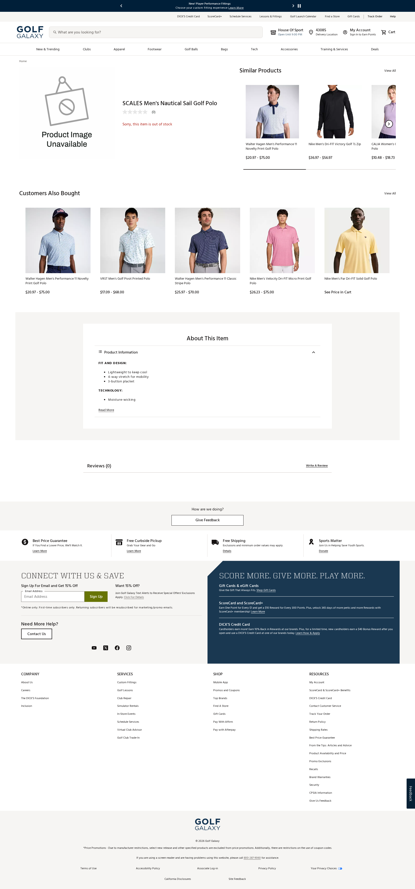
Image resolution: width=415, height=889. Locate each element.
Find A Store (220, 706)
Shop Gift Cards (266, 590)
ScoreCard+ (215, 17)
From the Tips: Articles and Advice (330, 746)
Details (227, 551)
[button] (389, 124)
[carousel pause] (299, 5)
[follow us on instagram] (129, 648)
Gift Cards (354, 17)
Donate (323, 551)
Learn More (40, 551)
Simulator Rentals (128, 706)
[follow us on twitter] (106, 648)
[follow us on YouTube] (94, 648)
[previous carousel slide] (121, 5)
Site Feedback (237, 879)
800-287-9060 (252, 858)
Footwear (155, 49)
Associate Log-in (207, 869)
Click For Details (134, 597)
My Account (316, 683)
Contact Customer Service (325, 706)
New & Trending (48, 49)
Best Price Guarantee (322, 738)
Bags (224, 49)
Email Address (34, 591)
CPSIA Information (320, 793)
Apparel (119, 49)
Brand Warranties (319, 777)
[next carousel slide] (293, 5)
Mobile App (220, 683)
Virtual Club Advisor (129, 730)
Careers (25, 691)
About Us (27, 683)
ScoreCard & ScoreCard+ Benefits (329, 691)
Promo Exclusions (320, 762)
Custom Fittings (126, 683)
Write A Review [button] (317, 465)
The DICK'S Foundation (35, 698)
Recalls (313, 769)
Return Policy (317, 722)
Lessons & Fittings (271, 17)
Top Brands (220, 698)
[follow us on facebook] (117, 648)
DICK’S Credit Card (188, 17)
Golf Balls (191, 49)
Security (314, 785)
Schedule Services (241, 17)
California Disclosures (178, 879)
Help (393, 17)
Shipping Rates (318, 730)
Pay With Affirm (223, 722)
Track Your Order (319, 714)
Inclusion (26, 706)
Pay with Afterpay (224, 730)
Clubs (87, 49)
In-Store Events (126, 714)
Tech (254, 49)
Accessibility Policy (148, 869)
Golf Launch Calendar (303, 17)
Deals (375, 49)
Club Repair (124, 698)
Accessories (289, 49)
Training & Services (334, 49)
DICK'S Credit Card (320, 698)
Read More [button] (106, 410)
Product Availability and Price (327, 754)
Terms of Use (88, 869)
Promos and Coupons (226, 691)
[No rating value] (137, 112)
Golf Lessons (125, 691)
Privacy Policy (267, 869)
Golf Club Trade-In (128, 738)
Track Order (375, 17)
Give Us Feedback (320, 801)
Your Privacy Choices (324, 869)
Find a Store (332, 17)
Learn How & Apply (308, 633)
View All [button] (390, 70)
